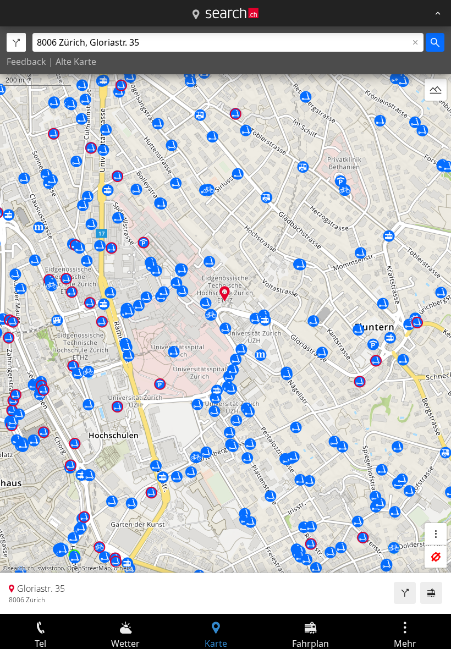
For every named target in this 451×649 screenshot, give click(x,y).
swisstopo (50, 568)
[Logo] (232, 13)
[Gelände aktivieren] (436, 90)
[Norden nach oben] (436, 116)
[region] (225, 320)
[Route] (405, 593)
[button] (224, 293)
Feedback (26, 62)
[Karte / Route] (196, 14)
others (122, 568)
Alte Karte (76, 62)
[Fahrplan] (431, 593)
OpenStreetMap (89, 568)
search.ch (21, 568)
